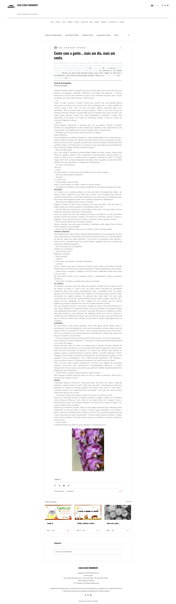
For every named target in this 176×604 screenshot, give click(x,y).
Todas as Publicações (53, 35)
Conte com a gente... (113, 523)
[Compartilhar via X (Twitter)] (59, 485)
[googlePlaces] (165, 5)
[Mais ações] (121, 48)
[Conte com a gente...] (117, 512)
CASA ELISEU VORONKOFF (27, 5)
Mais (116, 35)
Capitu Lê (57, 479)
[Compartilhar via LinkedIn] (64, 485)
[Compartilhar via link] (68, 485)
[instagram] (168, 5)
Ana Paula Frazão (72, 35)
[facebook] (162, 5)
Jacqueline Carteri (104, 35)
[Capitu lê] (58, 512)
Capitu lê (50, 523)
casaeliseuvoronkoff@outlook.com (88, 573)
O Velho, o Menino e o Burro (85, 523)
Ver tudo (128, 501)
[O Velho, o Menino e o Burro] (88, 512)
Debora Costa (87, 35)
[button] (129, 35)
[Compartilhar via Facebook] (55, 485)
